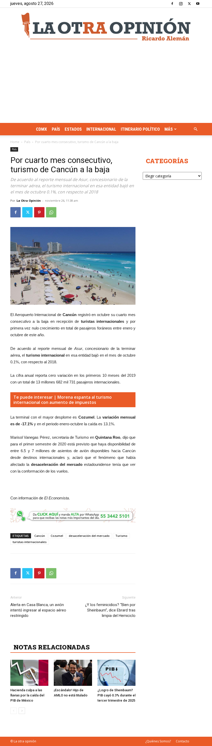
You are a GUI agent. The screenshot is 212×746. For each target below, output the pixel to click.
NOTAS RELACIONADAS (51, 647)
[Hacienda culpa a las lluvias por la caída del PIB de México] (29, 673)
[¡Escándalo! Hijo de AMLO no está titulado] (73, 673)
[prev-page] (13, 711)
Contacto (182, 741)
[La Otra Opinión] (106, 26)
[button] (195, 129)
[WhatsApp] (51, 212)
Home (14, 142)
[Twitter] (189, 3)
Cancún (39, 536)
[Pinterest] (39, 212)
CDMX (41, 129)
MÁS (168, 129)
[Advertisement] (106, 84)
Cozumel (57, 536)
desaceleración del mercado (89, 536)
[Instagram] (181, 3)
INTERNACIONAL (101, 129)
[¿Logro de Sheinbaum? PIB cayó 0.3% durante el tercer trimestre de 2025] (116, 673)
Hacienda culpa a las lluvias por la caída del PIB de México (27, 695)
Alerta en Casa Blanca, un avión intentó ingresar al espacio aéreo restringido (38, 610)
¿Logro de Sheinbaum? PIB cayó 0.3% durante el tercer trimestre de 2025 (116, 695)
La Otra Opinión (29, 200)
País (56, 129)
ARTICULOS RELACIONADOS (59, 636)
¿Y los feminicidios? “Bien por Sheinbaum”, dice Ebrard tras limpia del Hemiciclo (110, 610)
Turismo (121, 536)
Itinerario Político (140, 129)
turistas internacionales (30, 542)
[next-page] (22, 711)
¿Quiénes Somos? (158, 741)
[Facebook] (172, 3)
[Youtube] (198, 3)
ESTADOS (73, 129)
